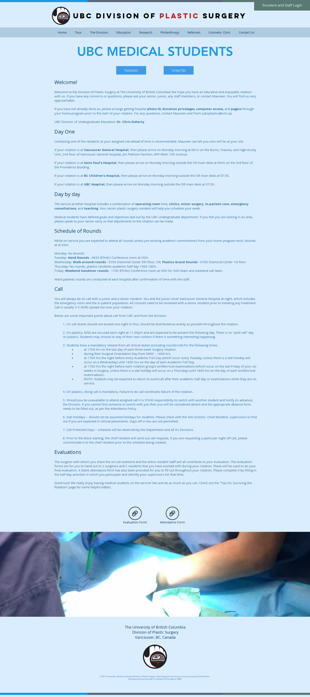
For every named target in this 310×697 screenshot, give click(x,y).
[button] (99, 32)
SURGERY (223, 15)
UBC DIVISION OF (116, 15)
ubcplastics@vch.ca (217, 113)
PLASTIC (179, 15)
